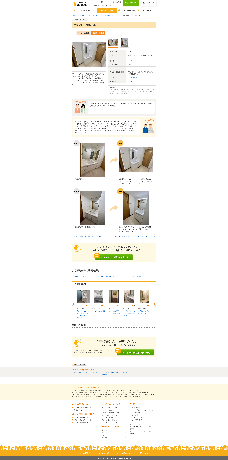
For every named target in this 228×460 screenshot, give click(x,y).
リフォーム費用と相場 (128, 10)
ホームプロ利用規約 (83, 453)
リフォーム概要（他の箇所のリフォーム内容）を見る (90, 236)
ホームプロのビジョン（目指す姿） (143, 410)
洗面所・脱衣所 (98, 33)
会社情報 (135, 415)
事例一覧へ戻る (80, 19)
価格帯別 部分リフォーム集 (82, 420)
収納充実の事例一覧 (107, 276)
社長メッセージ (137, 412)
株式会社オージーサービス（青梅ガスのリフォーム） (106, 15)
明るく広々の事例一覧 (137, 276)
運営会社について (104, 2)
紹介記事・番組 (137, 420)
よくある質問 (117, 2)
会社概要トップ (137, 407)
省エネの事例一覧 (78, 276)
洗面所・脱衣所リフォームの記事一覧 (85, 372)
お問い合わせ (126, 453)
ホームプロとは (88, 10)
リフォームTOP (75, 15)
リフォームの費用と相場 (82, 417)
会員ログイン (78, 410)
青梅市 (89, 15)
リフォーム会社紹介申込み (82, 407)
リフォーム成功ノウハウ (148, 10)
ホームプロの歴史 (137, 417)
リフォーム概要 (83, 33)
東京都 (83, 15)
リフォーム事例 (108, 10)
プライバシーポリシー (106, 453)
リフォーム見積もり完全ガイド (84, 422)
